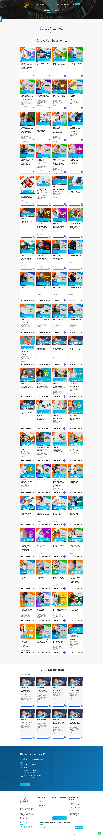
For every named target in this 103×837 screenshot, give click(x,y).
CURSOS (39, 4)
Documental (39, 585)
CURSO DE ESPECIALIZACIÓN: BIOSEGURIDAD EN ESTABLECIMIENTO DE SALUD (74, 162)
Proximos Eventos (41, 805)
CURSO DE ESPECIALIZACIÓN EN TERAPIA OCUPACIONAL (58, 348)
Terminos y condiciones (78, 834)
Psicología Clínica (72, 71)
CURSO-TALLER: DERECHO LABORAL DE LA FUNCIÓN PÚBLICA (59, 97)
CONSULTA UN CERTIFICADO (60, 4)
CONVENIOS (50, 4)
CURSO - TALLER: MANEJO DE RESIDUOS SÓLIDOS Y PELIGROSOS (43, 449)
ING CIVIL (22, 702)
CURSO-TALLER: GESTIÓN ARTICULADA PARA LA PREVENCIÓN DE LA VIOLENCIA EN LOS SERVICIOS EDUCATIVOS (27, 162)
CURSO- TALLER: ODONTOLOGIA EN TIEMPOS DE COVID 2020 (74, 513)
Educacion (39, 105)
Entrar (77, 4)
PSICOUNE (44, 4)
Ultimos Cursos (41, 801)
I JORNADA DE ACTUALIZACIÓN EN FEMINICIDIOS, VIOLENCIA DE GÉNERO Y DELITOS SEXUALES (27, 198)
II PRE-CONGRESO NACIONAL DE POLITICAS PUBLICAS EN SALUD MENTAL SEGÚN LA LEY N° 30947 (43, 191)
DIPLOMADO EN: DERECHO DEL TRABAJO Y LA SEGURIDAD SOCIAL (75, 609)
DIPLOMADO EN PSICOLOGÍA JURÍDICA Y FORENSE (26, 481)
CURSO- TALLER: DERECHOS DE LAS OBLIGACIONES (25, 321)
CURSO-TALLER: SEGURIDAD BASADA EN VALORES (58, 545)
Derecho (38, 71)
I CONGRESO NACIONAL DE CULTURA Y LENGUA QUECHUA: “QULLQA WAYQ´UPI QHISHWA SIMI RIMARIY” (75, 226)
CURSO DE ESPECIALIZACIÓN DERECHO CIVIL (57, 689)
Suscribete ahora (79, 827)
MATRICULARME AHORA (26, 76)
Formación (55, 71)
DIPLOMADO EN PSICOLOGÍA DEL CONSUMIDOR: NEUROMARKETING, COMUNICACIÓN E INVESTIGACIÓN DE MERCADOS (25, 644)
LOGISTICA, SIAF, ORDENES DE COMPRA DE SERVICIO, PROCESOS (27, 412)
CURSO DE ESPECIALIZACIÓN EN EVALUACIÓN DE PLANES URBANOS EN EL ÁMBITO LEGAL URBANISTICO (74, 722)
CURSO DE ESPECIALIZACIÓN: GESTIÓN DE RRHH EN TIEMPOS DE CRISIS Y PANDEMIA (26, 258)
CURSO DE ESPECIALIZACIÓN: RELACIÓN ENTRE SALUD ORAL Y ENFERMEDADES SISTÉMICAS (58, 226)
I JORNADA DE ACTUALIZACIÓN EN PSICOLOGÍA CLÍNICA (74, 385)
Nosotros (39, 803)
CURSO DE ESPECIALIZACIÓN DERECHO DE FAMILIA (74, 689)
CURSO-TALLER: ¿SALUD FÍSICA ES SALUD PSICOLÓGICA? (42, 577)
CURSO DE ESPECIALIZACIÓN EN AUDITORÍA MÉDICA (58, 417)
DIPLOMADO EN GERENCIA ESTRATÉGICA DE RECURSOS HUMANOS (75, 449)
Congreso (39, 201)
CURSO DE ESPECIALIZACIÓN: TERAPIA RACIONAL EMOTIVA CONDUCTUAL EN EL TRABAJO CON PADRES (59, 386)
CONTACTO (69, 4)
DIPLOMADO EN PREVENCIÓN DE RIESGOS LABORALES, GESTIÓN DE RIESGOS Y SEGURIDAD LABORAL (59, 722)
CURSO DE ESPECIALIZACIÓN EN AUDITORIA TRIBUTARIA (58, 188)
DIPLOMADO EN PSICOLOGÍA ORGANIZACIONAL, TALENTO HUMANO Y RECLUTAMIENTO (42, 690)
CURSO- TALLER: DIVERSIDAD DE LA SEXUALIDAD (25, 577)
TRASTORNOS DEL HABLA (43, 479)
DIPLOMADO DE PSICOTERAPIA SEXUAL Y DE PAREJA (26, 353)
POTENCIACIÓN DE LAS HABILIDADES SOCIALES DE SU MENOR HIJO (43, 97)
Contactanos (24, 784)
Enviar (59, 818)
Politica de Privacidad (69, 834)
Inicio (49, 12)
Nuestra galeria (41, 807)
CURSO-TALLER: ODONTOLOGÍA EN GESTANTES (41, 545)
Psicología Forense (24, 489)
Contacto (39, 809)
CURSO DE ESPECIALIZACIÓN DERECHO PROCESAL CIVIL (27, 721)
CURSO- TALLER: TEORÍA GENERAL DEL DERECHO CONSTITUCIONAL (42, 641)
